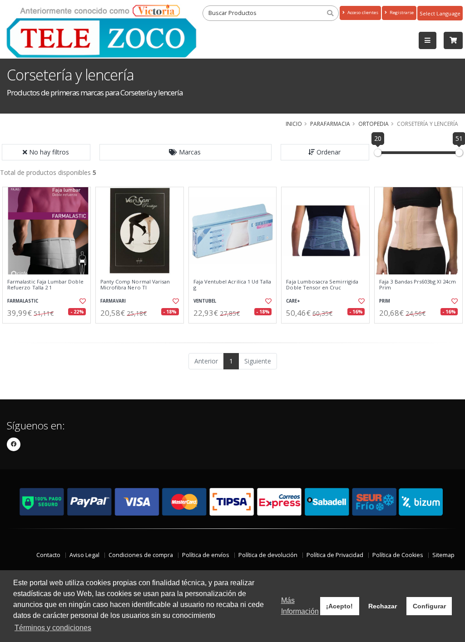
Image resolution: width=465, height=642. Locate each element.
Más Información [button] (300, 606)
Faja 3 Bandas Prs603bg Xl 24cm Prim (417, 284)
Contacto (48, 555)
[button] (185, 152)
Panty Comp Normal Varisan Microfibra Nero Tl (135, 284)
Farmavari (113, 301)
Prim (384, 301)
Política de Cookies (397, 555)
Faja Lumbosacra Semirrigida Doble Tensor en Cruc (322, 284)
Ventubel (204, 301)
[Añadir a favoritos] (82, 301)
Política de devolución (267, 555)
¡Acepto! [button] (339, 606)
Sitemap (443, 555)
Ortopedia (373, 123)
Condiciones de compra (141, 555)
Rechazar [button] (382, 606)
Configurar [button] (429, 606)
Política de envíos (205, 555)
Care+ (293, 301)
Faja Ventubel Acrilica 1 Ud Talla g (232, 284)
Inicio (294, 123)
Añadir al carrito (49, 331)
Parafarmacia (330, 123)
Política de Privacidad (335, 555)
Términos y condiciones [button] (53, 628)
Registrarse (401, 12)
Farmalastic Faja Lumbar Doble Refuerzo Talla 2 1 (45, 284)
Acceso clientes (362, 12)
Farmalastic (22, 301)
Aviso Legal (84, 555)
